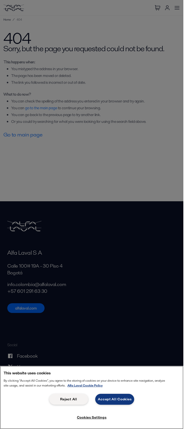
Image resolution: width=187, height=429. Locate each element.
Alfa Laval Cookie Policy (85, 385)
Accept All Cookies (114, 399)
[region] (91, 397)
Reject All (68, 399)
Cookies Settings (92, 417)
